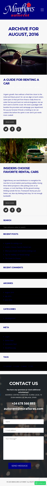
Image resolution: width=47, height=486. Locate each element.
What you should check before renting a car (20, 251)
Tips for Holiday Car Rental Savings (17, 255)
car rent (19, 87)
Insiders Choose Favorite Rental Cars (20, 170)
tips (31, 366)
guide (26, 87)
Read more (10, 122)
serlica (39, 87)
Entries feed (9, 340)
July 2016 (8, 296)
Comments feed (11, 344)
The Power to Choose (13, 258)
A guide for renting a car (13, 243)
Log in (7, 337)
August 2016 (9, 292)
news (31, 87)
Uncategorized (10, 318)
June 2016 (8, 300)
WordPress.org (10, 348)
